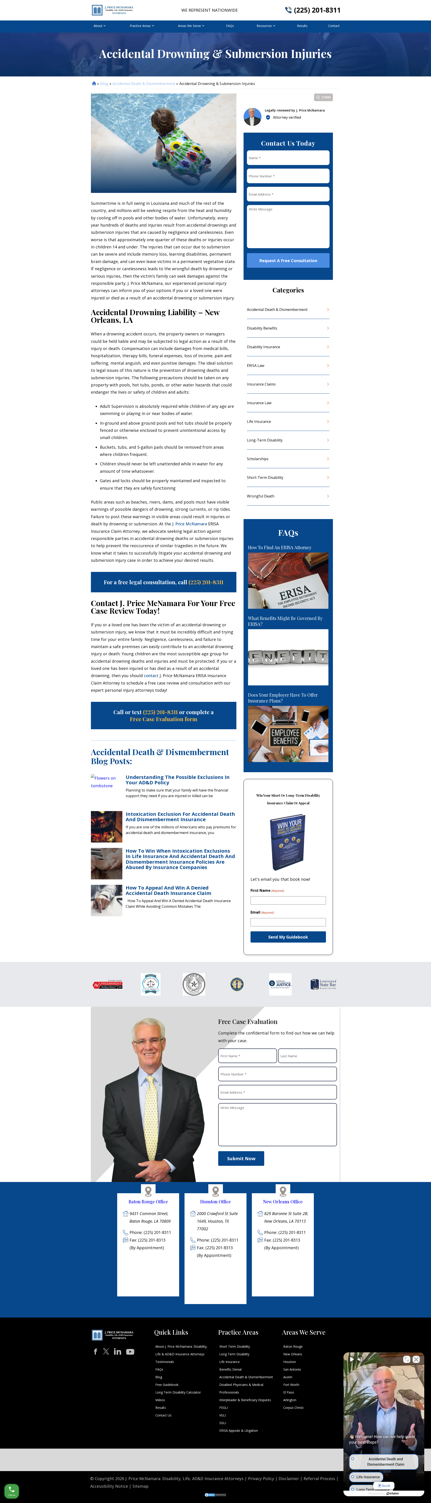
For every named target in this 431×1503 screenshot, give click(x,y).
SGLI (222, 1423)
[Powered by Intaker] (393, 1493)
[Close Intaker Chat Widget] (416, 1359)
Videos (160, 1400)
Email (262, 912)
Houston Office (215, 1201)
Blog (104, 83)
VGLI (222, 1415)
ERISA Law (255, 365)
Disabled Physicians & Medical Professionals (241, 1388)
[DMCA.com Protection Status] (215, 1495)
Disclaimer (289, 1478)
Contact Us (163, 1415)
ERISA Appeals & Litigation (238, 1430)
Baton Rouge (293, 1346)
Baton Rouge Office (148, 1201)
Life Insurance (259, 421)
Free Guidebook (166, 1385)
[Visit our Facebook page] (95, 1351)
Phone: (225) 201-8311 (150, 1232)
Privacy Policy (261, 1478)
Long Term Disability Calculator (178, 1392)
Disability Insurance (263, 346)
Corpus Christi (293, 1407)
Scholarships (257, 458)
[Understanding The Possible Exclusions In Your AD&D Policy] (106, 790)
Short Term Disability (234, 1346)
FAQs (230, 26)
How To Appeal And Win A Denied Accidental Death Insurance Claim (168, 890)
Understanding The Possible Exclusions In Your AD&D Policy (178, 780)
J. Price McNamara (189, 523)
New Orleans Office (283, 1201)
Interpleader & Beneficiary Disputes (245, 1400)
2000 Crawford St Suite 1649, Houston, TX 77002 (217, 1221)
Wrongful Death (260, 496)
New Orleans (292, 1354)
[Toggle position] (406, 1359)
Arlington (289, 1400)
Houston (289, 1362)
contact (151, 675)
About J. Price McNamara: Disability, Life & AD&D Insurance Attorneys (181, 1350)
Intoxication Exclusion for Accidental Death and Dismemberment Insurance (180, 816)
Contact (334, 26)
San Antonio (292, 1369)
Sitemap (140, 1486)
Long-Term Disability (265, 440)
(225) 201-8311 (317, 10)
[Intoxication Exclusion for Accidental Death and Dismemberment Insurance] (106, 827)
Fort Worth (291, 1385)
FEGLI (223, 1407)
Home (94, 83)
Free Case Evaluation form (163, 719)
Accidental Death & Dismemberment (143, 83)
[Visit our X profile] (106, 1351)
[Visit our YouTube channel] (130, 1350)
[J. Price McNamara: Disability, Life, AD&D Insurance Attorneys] (112, 10)
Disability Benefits (262, 328)
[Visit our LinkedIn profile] (118, 1351)
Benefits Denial (230, 1369)
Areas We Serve (189, 26)
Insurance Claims (261, 384)
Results (302, 26)
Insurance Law (259, 402)
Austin (287, 1377)
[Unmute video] (351, 1359)
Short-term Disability (265, 477)
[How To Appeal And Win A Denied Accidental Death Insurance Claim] (106, 900)
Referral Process (319, 1478)
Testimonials (164, 1362)
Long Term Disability (234, 1354)
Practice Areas (140, 26)
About (98, 26)
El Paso (288, 1392)
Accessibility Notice (109, 1486)
